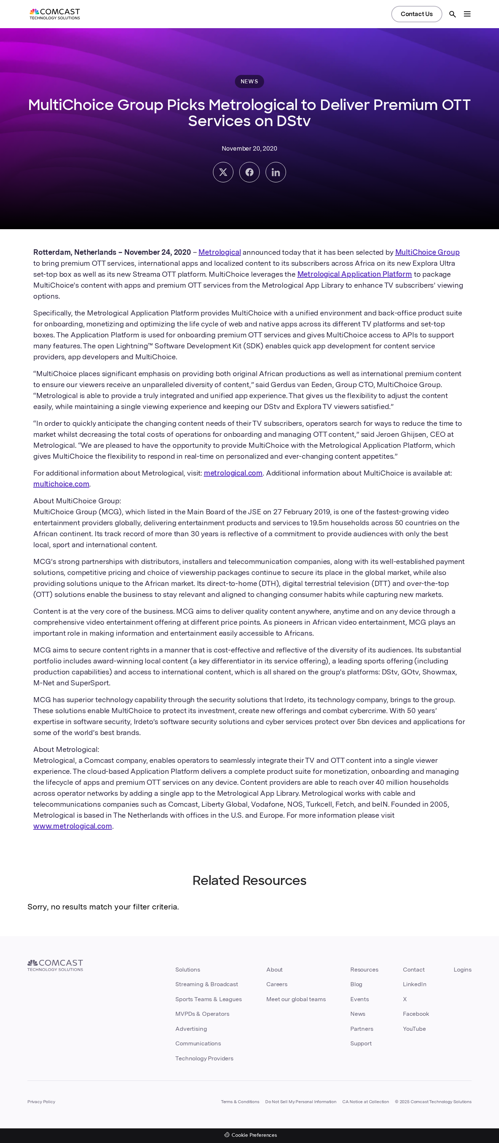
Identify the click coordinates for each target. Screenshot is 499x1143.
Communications (198, 1043)
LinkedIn (415, 984)
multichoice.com (61, 484)
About (274, 969)
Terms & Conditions (240, 1101)
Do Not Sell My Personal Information (300, 1101)
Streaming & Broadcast (206, 984)
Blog (356, 984)
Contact (414, 969)
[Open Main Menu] (467, 14)
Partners (361, 1028)
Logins (463, 969)
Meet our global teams (295, 999)
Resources (364, 969)
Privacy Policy (41, 1101)
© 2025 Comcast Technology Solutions (433, 1101)
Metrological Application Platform (354, 274)
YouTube (414, 1028)
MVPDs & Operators (202, 1013)
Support (361, 1043)
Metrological (219, 252)
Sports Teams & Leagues (208, 999)
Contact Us (417, 14)
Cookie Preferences (254, 1135)
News (357, 1013)
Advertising (191, 1028)
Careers (276, 984)
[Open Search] (452, 14)
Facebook (416, 1013)
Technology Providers (204, 1058)
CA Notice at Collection (365, 1101)
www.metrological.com (72, 826)
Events (359, 999)
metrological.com (233, 473)
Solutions (187, 969)
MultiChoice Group (427, 252)
